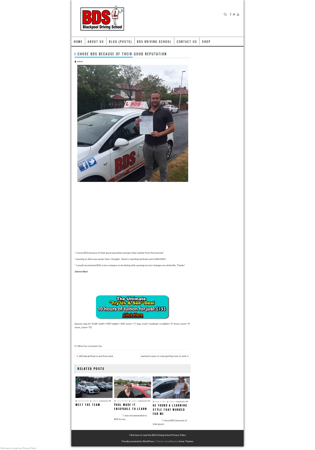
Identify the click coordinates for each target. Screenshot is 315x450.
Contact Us (187, 41)
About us (96, 41)
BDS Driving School (154, 41)
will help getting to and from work (96, 356)
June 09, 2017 (122, 401)
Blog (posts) (120, 41)
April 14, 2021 (83, 401)
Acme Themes (185, 441)
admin (80, 61)
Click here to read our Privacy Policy (18, 448)
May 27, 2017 (160, 401)
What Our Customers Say (90, 346)
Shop (206, 41)
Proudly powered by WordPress (138, 441)
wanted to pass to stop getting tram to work (164, 356)
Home (78, 41)
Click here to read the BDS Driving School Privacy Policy (157, 435)
